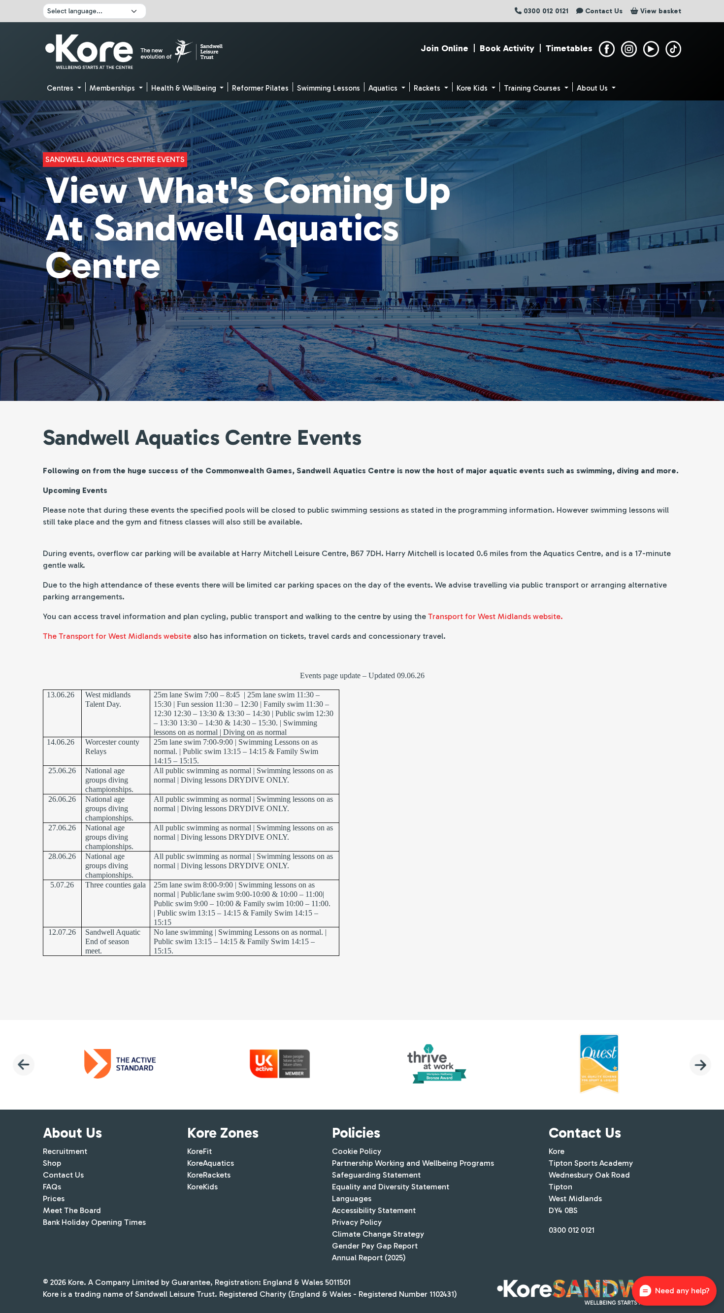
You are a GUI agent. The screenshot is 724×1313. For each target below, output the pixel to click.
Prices (54, 1198)
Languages (351, 1198)
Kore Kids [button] (473, 88)
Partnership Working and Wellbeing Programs (413, 1163)
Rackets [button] (428, 88)
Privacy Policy (357, 1222)
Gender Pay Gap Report (375, 1245)
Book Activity (507, 48)
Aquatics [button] (383, 88)
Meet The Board (72, 1210)
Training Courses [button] (533, 88)
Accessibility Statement (374, 1210)
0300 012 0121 (571, 1230)
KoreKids (202, 1186)
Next (700, 1064)
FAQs (52, 1186)
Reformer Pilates (260, 88)
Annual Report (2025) (369, 1257)
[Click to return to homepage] (135, 49)
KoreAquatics (210, 1163)
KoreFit (199, 1151)
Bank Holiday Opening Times (94, 1222)
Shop (52, 1163)
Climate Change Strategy (378, 1234)
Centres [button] (61, 88)
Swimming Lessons (328, 88)
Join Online (444, 48)
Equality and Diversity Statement (390, 1186)
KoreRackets (208, 1175)
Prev (23, 1064)
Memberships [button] (113, 88)
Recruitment (65, 1151)
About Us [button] (593, 88)
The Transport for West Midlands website (117, 636)
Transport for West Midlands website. (495, 616)
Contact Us (63, 1175)
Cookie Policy (356, 1151)
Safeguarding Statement (376, 1175)
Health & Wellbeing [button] (184, 88)
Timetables (569, 48)
